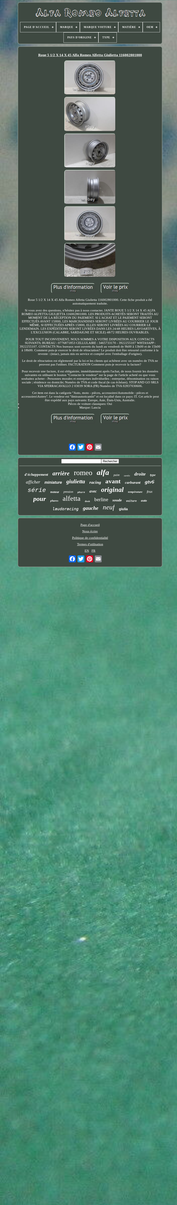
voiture (131, 500)
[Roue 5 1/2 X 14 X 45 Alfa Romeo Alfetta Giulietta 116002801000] (90, 78)
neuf (109, 507)
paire (117, 475)
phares (54, 500)
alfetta (72, 498)
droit (87, 501)
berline (101, 499)
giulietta (75, 481)
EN (87, 550)
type (153, 475)
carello (127, 475)
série (37, 490)
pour (39, 498)
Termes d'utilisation (90, 544)
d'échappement (36, 475)
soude (117, 500)
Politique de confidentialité (90, 538)
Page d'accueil (90, 525)
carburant (133, 482)
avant (113, 481)
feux (149, 491)
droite (140, 474)
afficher (33, 482)
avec (93, 491)
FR (93, 550)
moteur (54, 492)
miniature (53, 482)
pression (68, 491)
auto (144, 500)
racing (95, 482)
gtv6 (149, 482)
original (112, 489)
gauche (90, 508)
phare (81, 492)
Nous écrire (90, 531)
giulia (123, 509)
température (135, 491)
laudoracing (65, 508)
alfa (103, 472)
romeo (83, 473)
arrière (61, 473)
